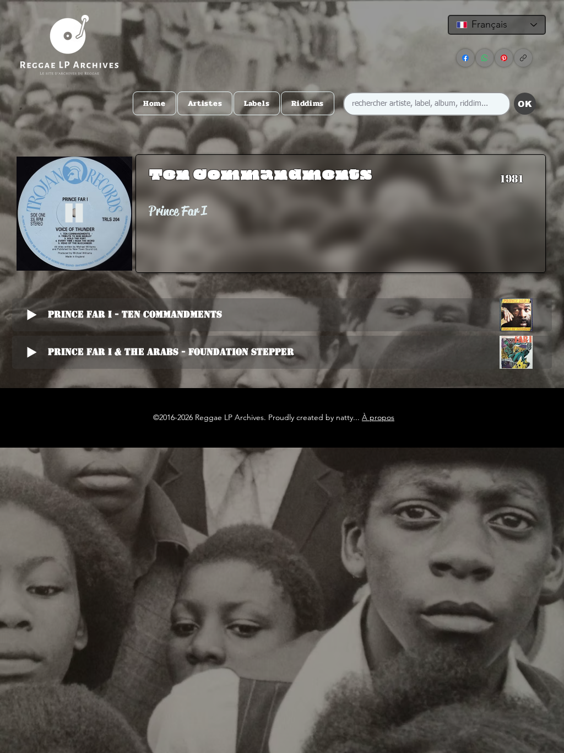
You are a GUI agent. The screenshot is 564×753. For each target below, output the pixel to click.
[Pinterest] (504, 58)
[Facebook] (465, 58)
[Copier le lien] (523, 58)
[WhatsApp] (485, 58)
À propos (378, 417)
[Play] (74, 214)
